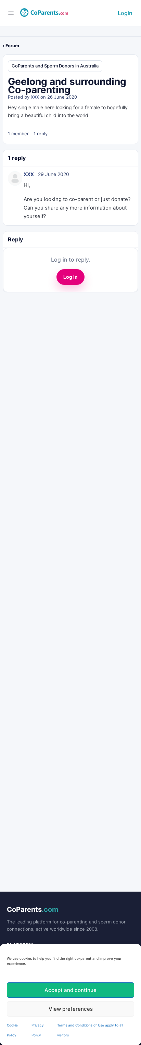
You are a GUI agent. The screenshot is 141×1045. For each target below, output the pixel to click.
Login (125, 13)
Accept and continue (70, 990)
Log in (70, 277)
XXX (35, 97)
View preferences (71, 1009)
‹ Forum (11, 45)
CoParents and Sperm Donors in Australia (55, 65)
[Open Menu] (11, 12)
